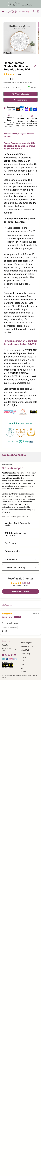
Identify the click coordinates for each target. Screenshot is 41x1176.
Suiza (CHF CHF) (9, 649)
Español (6, 645)
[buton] (6, 645)
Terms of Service (27, 646)
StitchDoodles (11, 675)
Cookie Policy (25, 653)
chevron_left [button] (4, 4)
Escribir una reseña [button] (20, 591)
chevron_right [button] (37, 4)
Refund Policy (25, 650)
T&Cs (22, 661)
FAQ (22, 668)
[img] (7, 613)
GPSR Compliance (27, 643)
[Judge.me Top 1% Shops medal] (31, 432)
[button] (9, 74)
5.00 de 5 (26, 583)
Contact (23, 672)
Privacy (23, 657)
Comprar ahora (20, 100)
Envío (17, 82)
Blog (22, 664)
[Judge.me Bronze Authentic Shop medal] (20, 432)
